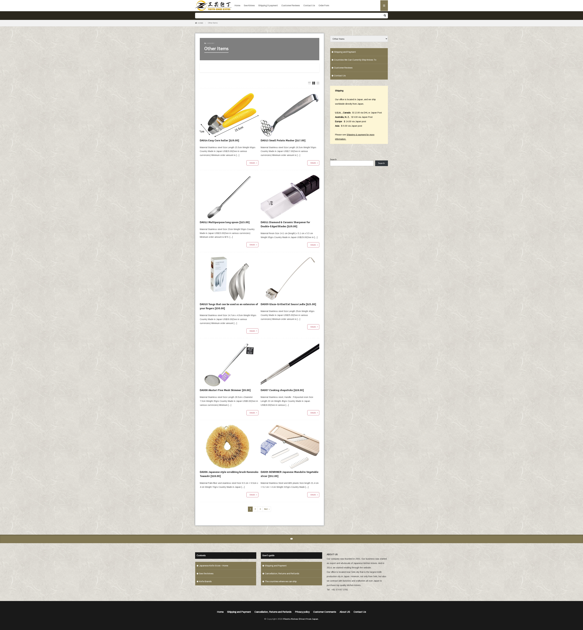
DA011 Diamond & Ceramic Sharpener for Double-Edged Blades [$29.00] (285, 224)
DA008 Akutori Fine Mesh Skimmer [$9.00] (225, 390)
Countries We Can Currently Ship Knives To (355, 60)
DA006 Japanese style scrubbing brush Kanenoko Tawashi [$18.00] (229, 474)
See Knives (249, 5)
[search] (385, 15)
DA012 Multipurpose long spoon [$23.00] (225, 222)
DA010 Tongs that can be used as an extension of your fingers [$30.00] (229, 306)
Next (266, 509)
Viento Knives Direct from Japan (300, 619)
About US (345, 612)
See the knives (206, 573)
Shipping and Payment (345, 52)
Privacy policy (302, 612)
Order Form (324, 5)
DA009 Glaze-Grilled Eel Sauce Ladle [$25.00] (288, 304)
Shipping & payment (268, 5)
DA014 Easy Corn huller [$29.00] (219, 140)
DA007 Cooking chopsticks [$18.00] (282, 390)
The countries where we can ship (281, 581)
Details (252, 163)
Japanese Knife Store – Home (213, 566)
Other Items (213, 23)
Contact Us (309, 5)
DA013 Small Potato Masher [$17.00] (283, 140)
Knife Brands (205, 581)
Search (333, 159)
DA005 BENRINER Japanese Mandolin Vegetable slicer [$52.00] (289, 474)
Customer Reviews (290, 5)
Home (237, 5)
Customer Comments (324, 612)
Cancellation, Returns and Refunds (282, 573)
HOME (200, 23)
